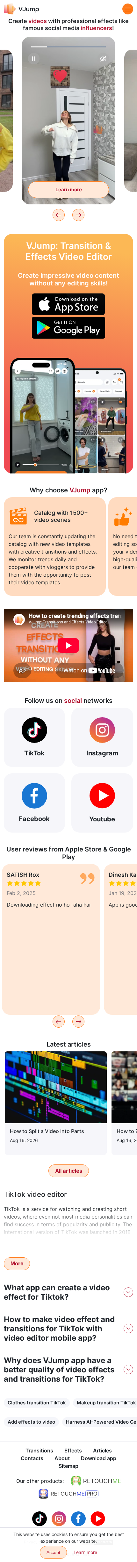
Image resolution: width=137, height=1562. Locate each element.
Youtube (102, 819)
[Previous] (59, 215)
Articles (102, 1450)
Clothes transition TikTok (37, 1403)
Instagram (102, 753)
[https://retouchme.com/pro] (68, 1494)
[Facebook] (79, 1518)
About (62, 1458)
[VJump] (21, 8)
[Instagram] (60, 1518)
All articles (68, 1171)
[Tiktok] (40, 1518)
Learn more (68, 189)
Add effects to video (31, 1422)
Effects (73, 1450)
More (17, 1264)
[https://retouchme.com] (96, 1481)
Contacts (32, 1458)
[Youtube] (97, 1518)
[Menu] (127, 9)
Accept (53, 1552)
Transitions (39, 1450)
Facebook (34, 819)
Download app (98, 1458)
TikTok (34, 753)
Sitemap (68, 1466)
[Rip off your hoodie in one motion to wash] (42, 415)
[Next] (78, 215)
